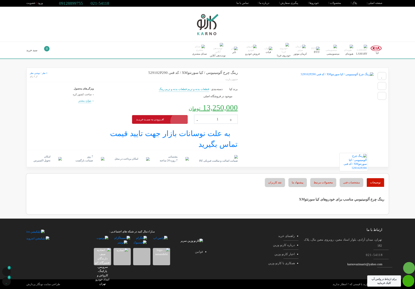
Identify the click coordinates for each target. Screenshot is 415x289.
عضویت (31, 3)
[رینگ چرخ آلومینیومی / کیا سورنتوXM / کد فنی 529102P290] (308, 110)
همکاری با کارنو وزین (281, 263)
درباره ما (264, 3)
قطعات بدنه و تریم (198, 89)
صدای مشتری (199, 53)
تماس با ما (242, 3)
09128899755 (70, 3)
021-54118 (99, 3)
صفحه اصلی (375, 3)
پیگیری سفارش (289, 3)
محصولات (336, 3)
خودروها (314, 3)
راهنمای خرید (286, 236)
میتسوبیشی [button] (332, 53)
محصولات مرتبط (323, 182)
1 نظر (44, 73)
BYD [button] (316, 52)
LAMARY (361, 53)
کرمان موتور (300, 53)
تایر (234, 52)
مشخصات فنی (351, 182)
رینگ (161, 89)
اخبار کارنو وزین (285, 254)
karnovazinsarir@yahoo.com (364, 264)
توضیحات (375, 182)
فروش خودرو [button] (252, 53)
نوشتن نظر (35, 73)
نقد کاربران (275, 182)
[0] (6, 272)
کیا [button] (377, 52)
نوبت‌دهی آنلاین (218, 55)
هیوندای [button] (349, 53)
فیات (268, 52)
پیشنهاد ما (297, 182)
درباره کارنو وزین (284, 245)
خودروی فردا (283, 55)
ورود (40, 3)
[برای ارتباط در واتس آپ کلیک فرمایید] (408, 283)
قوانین (199, 251)
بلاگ (355, 3)
